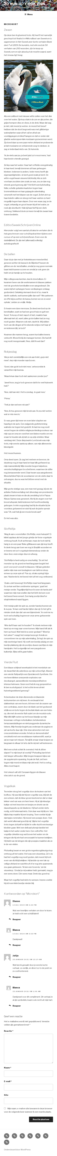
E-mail (8, 1081)
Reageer (17, 919)
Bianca (16, 930)
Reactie (8, 1031)
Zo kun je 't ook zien (24, 4)
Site (6, 1095)
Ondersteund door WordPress (17, 1149)
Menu (30, 14)
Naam (7, 1068)
